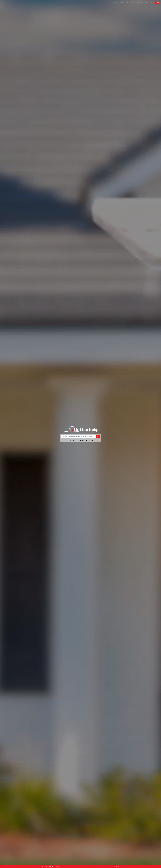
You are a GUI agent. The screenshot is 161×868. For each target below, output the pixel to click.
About (127, 2)
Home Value (121, 2)
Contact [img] (153, 2)
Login (157, 2)
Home (108, 2)
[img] (116, 867)
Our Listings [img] (114, 2)
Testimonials (139, 2)
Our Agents (132, 2)
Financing (146, 2)
